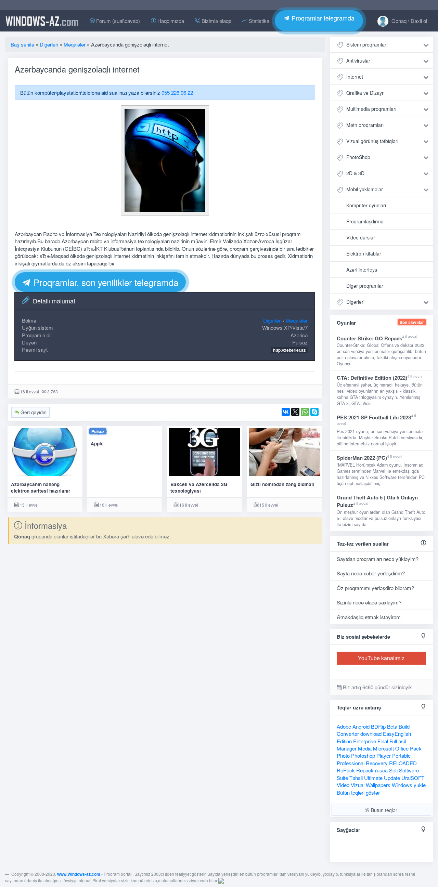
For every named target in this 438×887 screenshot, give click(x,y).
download (371, 733)
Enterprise (364, 741)
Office (402, 748)
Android (361, 726)
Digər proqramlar (364, 285)
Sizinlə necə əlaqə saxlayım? (369, 602)
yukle (420, 784)
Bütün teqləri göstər (358, 792)
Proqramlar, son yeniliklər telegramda (104, 282)
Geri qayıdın (33, 412)
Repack (365, 770)
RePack (346, 770)
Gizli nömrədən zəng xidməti (282, 484)
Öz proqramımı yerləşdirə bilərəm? (375, 587)
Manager (347, 748)
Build (404, 726)
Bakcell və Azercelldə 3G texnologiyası (199, 487)
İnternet (354, 76)
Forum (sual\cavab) (117, 20)
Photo (343, 755)
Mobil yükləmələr (364, 189)
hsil (402, 741)
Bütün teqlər (383, 810)
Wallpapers (378, 784)
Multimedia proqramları (371, 108)
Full (393, 741)
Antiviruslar (358, 60)
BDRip (378, 726)
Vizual (357, 784)
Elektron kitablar (363, 253)
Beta (392, 726)
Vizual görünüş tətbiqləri (372, 141)
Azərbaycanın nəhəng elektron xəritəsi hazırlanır (40, 487)
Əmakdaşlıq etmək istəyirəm (369, 617)
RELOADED (403, 763)
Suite (342, 777)
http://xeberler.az (289, 350)
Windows (402, 784)
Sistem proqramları (366, 44)
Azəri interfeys (361, 269)
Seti (393, 770)
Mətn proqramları (365, 124)
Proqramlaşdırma (365, 221)
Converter (348, 733)
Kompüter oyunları (366, 205)
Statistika (258, 20)
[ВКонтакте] (286, 412)
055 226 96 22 (177, 92)
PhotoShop (358, 157)
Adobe (344, 726)
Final (382, 741)
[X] (295, 412)
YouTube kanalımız (381, 658)
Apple (97, 443)
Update (392, 777)
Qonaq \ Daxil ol (408, 20)
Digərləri (272, 320)
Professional (350, 763)
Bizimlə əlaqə (215, 20)
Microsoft (383, 748)
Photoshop (363, 755)
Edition (344, 741)
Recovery (377, 763)
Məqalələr (297, 320)
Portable (401, 755)
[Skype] (314, 412)
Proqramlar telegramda (322, 17)
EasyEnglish (397, 733)
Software (409, 770)
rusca (381, 770)
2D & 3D (355, 173)
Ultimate (373, 777)
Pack (416, 748)
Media (365, 748)
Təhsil (356, 777)
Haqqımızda (170, 20)
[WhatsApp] (305, 412)
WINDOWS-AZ (42, 21)
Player (383, 755)
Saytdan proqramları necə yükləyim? (377, 558)
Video (343, 784)
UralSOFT (412, 777)
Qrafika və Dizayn (365, 92)
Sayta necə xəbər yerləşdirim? (371, 573)
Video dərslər (360, 237)
